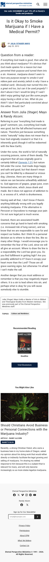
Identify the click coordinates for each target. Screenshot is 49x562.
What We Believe (24, 541)
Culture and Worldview (20, 314)
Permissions (24, 531)
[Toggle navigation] (45, 4)
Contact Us (24, 546)
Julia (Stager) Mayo (20, 43)
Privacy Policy (24, 526)
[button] (38, 4)
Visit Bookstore (24, 365)
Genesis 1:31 (25, 162)
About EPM (24, 536)
